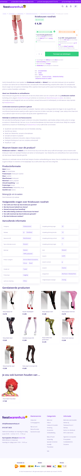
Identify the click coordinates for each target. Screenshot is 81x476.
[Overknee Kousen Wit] (30, 326)
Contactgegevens (35, 422)
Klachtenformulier (35, 432)
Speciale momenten (52, 442)
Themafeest (50, 447)
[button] (75, 6)
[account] (67, 6)
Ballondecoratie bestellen (70, 420)
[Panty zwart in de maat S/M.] (30, 354)
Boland (41, 74)
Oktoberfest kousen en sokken (47, 13)
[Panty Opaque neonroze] (70, 300)
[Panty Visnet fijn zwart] (11, 354)
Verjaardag (50, 439)
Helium (49, 422)
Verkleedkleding (51, 432)
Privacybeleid (66, 439)
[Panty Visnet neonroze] (70, 326)
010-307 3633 (7, 428)
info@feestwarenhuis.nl (10, 424)
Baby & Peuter (51, 437)
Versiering (49, 427)
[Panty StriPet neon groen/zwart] (50, 326)
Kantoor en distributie (69, 430)
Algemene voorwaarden (69, 437)
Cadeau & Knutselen (52, 425)
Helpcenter (33, 420)
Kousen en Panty (46, 76)
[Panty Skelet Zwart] (11, 326)
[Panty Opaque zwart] (50, 300)
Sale (48, 451)
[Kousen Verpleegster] (30, 300)
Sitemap (65, 427)
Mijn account (34, 426)
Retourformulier (35, 429)
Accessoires (50, 430)
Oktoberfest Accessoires (31, 13)
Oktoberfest (20, 13)
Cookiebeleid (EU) (68, 442)
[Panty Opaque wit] (11, 300)
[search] (63, 6)
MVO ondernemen (68, 432)
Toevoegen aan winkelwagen (61, 54)
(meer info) (22, 438)
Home (4, 13)
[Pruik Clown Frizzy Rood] (11, 387)
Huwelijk (49, 444)
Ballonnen (49, 420)
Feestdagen (11, 13)
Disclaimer (66, 444)
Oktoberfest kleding (58, 76)
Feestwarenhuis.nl (9, 102)
